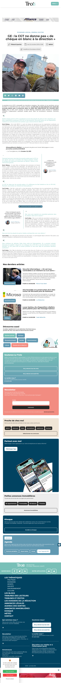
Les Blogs (9, 593)
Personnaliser (10, 679)
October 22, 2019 (26, 151)
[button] (5, 95)
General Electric (37, 32)
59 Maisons (33, 503)
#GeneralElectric (11, 147)
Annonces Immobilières (17, 608)
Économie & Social (24, 32)
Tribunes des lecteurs (16, 596)
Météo (7, 613)
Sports (10, 584)
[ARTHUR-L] (30, 675)
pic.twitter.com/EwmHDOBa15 (15, 149)
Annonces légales (14, 603)
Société (10, 586)
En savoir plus (8, 381)
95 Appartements (11, 503)
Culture (10, 591)
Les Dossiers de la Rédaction (20, 601)
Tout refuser (9, 675)
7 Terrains (42, 503)
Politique (7, 318)
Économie (11, 582)
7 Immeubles (23, 503)
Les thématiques (13, 578)
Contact (8, 616)
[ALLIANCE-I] (30, 26)
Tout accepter (10, 671)
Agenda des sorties (14, 606)
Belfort (51, 44)
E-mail (14, 400)
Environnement (14, 588)
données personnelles (49, 411)
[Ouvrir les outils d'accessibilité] (59, 544)
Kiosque (8, 611)
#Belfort (19, 147)
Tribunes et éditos (14, 598)
